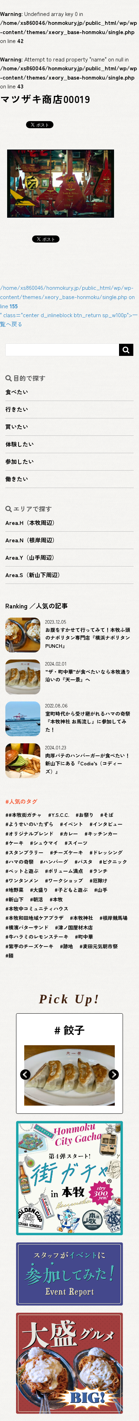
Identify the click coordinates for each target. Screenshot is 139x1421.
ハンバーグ (55, 861)
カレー (70, 833)
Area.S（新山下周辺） (34, 574)
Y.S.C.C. (60, 814)
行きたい (16, 409)
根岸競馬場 (115, 917)
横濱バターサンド (28, 927)
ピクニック (114, 861)
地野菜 (16, 889)
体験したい (19, 444)
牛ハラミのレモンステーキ (38, 936)
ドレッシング (108, 852)
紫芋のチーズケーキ (31, 946)
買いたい (16, 426)
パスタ (85, 861)
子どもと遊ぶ (73, 889)
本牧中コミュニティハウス (38, 908)
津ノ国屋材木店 (75, 927)
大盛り (40, 889)
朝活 (38, 899)
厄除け (100, 880)
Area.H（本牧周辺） (31, 522)
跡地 (68, 946)
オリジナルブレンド (31, 833)
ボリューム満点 (65, 870)
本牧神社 (83, 917)
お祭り (86, 814)
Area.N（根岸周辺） (31, 540)
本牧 (58, 899)
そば (108, 814)
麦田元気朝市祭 (100, 946)
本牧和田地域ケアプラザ (36, 917)
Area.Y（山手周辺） (31, 557)
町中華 (85, 936)
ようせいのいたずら (31, 824)
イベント (73, 824)
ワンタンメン (23, 880)
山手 (102, 889)
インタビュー (108, 824)
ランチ (100, 870)
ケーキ (16, 842)
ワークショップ (65, 880)
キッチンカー (103, 833)
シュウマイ (45, 842)
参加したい (19, 461)
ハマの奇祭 (21, 861)
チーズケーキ (68, 852)
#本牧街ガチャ (25, 814)
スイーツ (78, 842)
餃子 (47, 1029)
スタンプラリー (26, 852)
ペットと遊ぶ (23, 870)
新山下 (16, 899)
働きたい (16, 478)
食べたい (16, 391)
